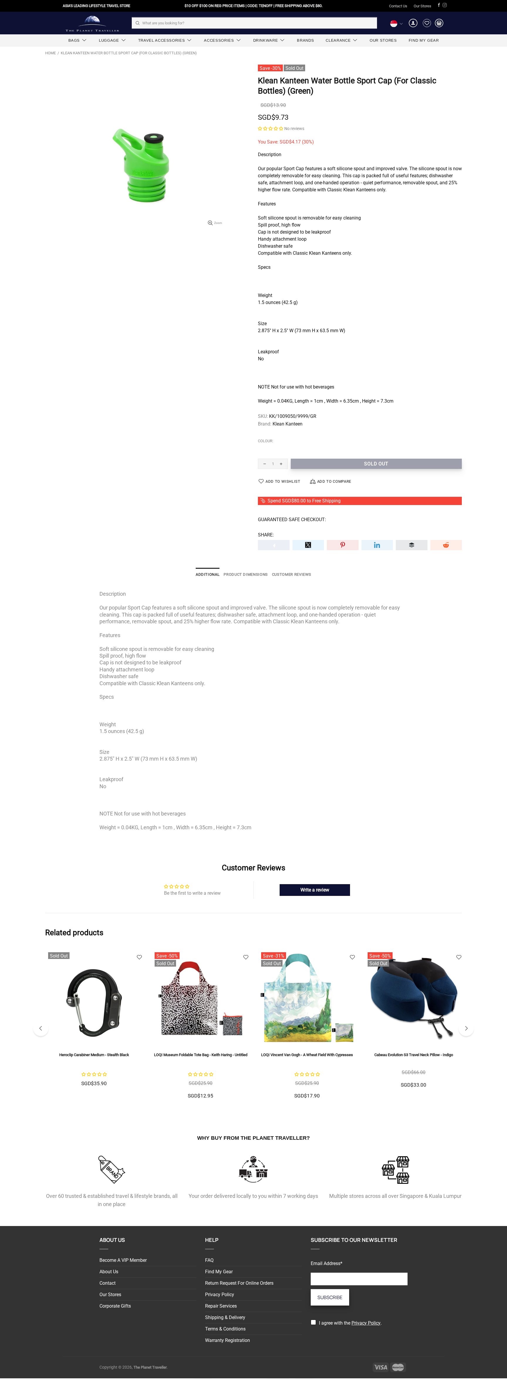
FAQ (209, 1260)
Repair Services (221, 1306)
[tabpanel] (94, 1028)
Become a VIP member (123, 1260)
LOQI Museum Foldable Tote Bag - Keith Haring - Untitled (413, 1055)
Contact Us (398, 6)
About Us (108, 1271)
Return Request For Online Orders (239, 1283)
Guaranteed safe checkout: (292, 519)
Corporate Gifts (115, 1306)
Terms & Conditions (225, 1329)
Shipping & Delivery (225, 1317)
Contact (107, 1283)
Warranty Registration (227, 1340)
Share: (266, 535)
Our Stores (422, 6)
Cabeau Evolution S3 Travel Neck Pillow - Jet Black (94, 1055)
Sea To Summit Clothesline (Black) (200, 1055)
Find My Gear (219, 1271)
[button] (270, 128)
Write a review (314, 890)
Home (50, 53)
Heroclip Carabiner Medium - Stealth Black (307, 1055)
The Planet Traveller (92, 23)
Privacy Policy (219, 1294)
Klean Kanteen (287, 424)
